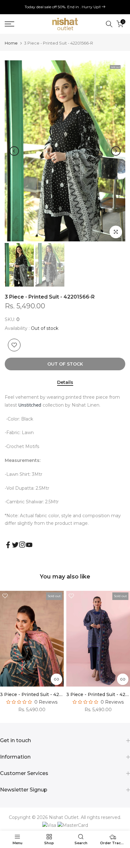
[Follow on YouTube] (29, 545)
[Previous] (14, 151)
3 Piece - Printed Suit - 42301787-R (40, 694)
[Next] (116, 151)
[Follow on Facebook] (8, 545)
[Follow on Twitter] (15, 545)
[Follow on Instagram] (22, 545)
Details (65, 382)
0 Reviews (45, 702)
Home (11, 43)
